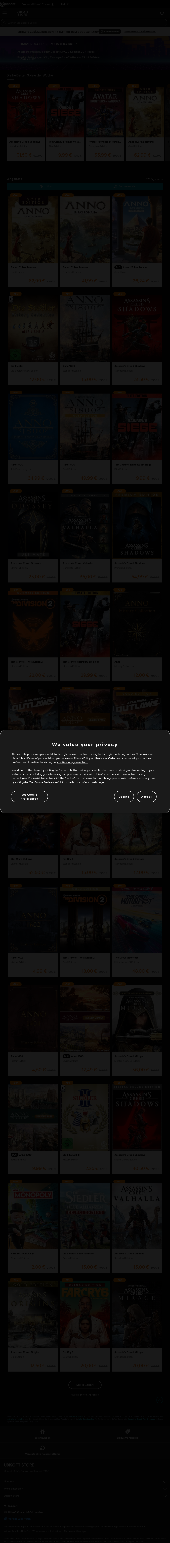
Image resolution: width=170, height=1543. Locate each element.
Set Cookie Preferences (29, 796)
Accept (146, 796)
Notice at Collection (108, 758)
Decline (124, 796)
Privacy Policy (82, 758)
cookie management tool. (72, 762)
